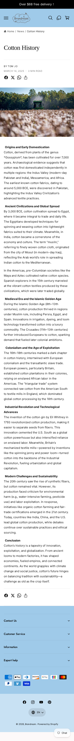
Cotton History (35, 31)
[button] (6, 18)
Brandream (30, 724)
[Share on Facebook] (6, 77)
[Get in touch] (59, 18)
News (20, 31)
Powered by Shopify (48, 724)
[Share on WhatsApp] (19, 77)
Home (10, 31)
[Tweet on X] (12, 77)
